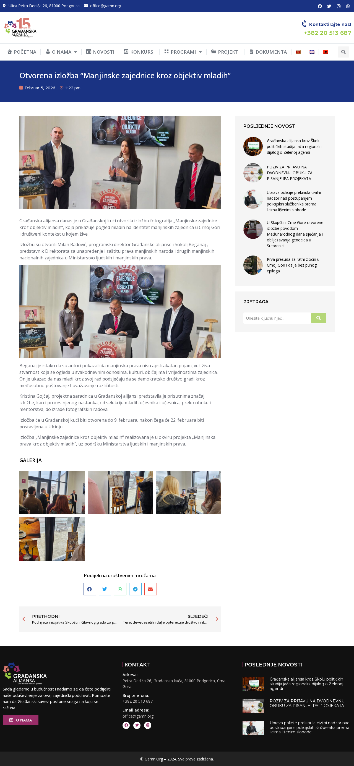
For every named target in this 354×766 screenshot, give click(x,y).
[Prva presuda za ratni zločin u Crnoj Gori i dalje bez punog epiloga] (253, 265)
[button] (343, 52)
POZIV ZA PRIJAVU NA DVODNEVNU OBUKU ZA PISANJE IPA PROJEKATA (290, 172)
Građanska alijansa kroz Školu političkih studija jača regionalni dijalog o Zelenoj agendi (294, 146)
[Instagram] (338, 6)
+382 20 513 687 (138, 701)
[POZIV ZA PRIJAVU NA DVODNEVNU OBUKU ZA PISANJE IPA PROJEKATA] (253, 173)
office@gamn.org (138, 716)
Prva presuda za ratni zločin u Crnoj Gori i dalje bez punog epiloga (293, 265)
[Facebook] (319, 6)
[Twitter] (329, 6)
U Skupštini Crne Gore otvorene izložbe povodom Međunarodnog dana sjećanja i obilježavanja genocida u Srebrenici (295, 234)
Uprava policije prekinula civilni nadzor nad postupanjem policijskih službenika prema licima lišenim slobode (294, 201)
